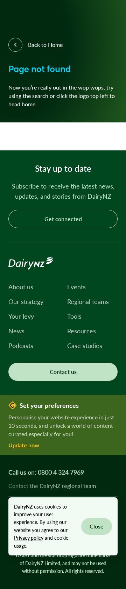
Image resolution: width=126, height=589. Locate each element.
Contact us (63, 371)
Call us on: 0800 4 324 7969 (46, 472)
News (16, 331)
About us (20, 287)
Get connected (63, 218)
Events (76, 287)
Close (97, 526)
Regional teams (88, 301)
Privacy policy (28, 537)
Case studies (84, 345)
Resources (81, 331)
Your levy (21, 316)
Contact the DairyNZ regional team (52, 485)
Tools (74, 316)
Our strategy (25, 301)
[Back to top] (109, 134)
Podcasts (20, 345)
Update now (23, 445)
